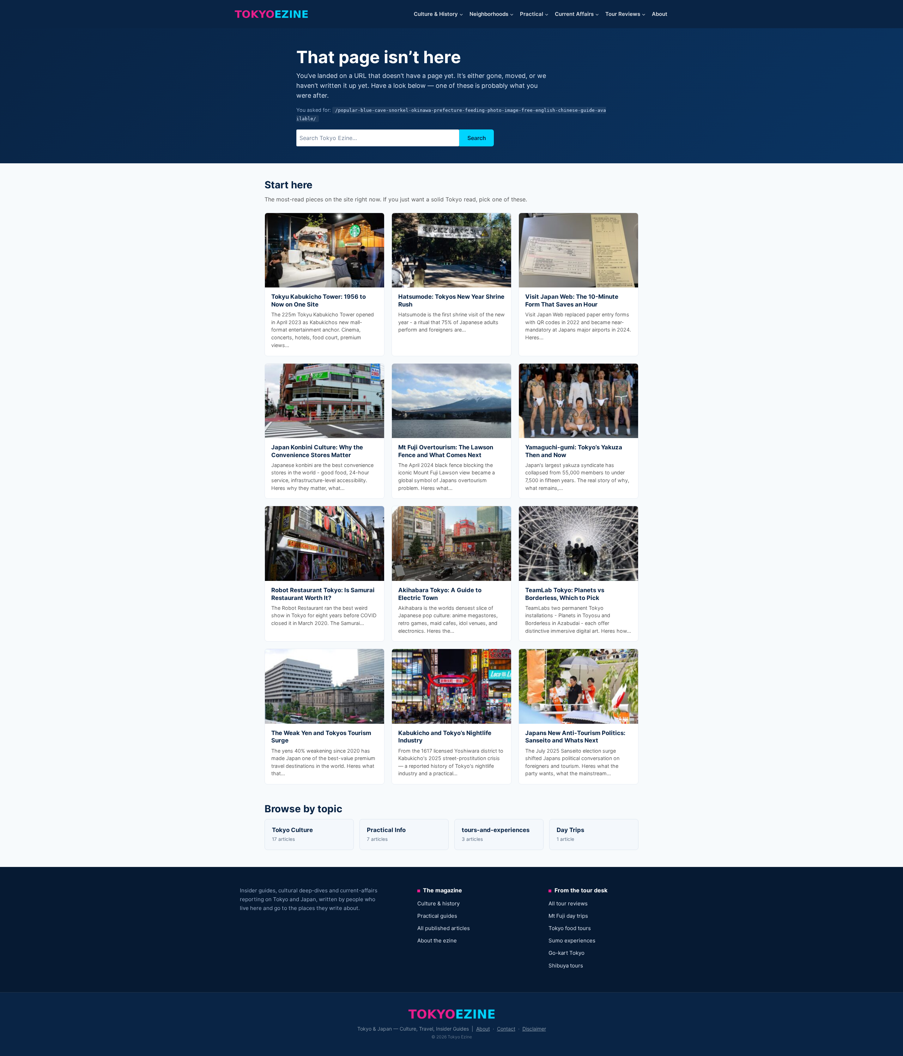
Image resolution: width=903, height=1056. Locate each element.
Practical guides (437, 915)
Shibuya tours (566, 965)
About (659, 14)
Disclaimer (534, 1029)
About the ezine (437, 940)
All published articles (443, 928)
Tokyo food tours (570, 928)
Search (476, 137)
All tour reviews (568, 903)
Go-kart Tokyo (566, 952)
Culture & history (438, 903)
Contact (506, 1029)
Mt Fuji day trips (568, 915)
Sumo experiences (572, 940)
